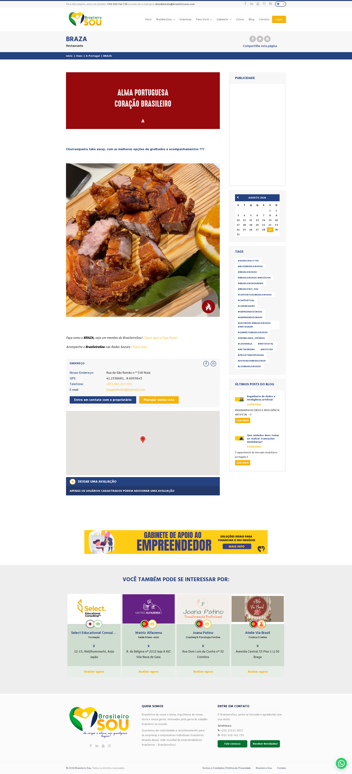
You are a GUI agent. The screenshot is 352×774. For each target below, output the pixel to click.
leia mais (242, 420)
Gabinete (222, 19)
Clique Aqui (139, 347)
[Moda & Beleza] (261, 624)
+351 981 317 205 (119, 384)
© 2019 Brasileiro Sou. (79, 768)
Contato (264, 19)
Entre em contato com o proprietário (103, 399)
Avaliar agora (94, 672)
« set (239, 197)
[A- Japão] (90, 624)
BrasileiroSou (164, 19)
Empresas (186, 19)
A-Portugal (93, 56)
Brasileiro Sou (264, 768)
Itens (79, 56)
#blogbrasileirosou (250, 266)
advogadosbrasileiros (252, 361)
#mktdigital (266, 344)
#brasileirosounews (250, 283)
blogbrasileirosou (249, 366)
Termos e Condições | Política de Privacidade (226, 768)
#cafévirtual (246, 300)
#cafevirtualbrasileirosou (255, 295)
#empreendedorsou (250, 312)
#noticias (267, 349)
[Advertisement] (258, 133)
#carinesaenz (246, 306)
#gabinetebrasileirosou (253, 332)
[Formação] (98, 624)
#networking (246, 349)
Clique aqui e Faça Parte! (160, 338)
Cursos (240, 19)
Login (279, 19)
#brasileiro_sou (248, 289)
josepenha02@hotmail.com (125, 390)
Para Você (202, 19)
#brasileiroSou (247, 272)
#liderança (245, 344)
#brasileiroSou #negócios (254, 278)
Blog (251, 19)
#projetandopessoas (251, 355)
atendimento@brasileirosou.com (175, 4)
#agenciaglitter (248, 261)
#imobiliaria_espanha (251, 338)
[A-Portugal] (144, 624)
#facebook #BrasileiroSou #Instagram (254, 325)
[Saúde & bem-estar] (152, 624)
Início (148, 19)
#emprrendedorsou (250, 317)
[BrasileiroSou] (85, 19)
